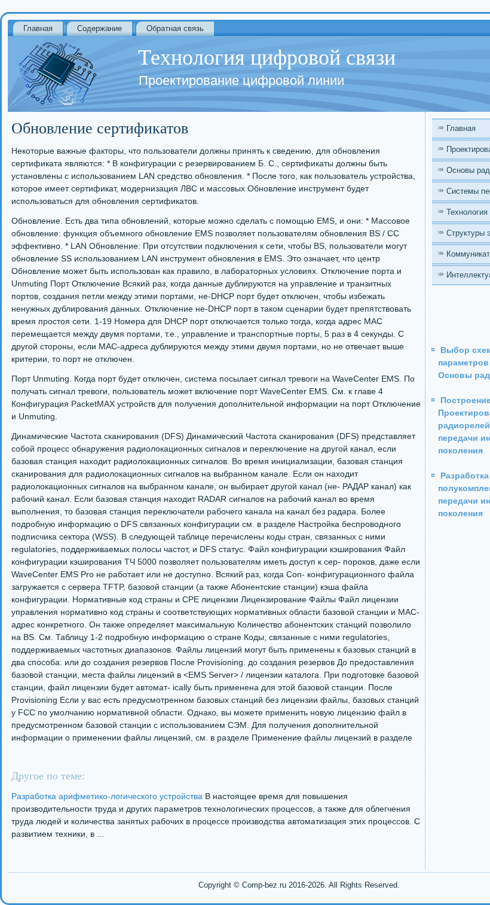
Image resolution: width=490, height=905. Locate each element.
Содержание (99, 28)
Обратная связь (175, 28)
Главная (38, 28)
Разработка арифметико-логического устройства (107, 796)
